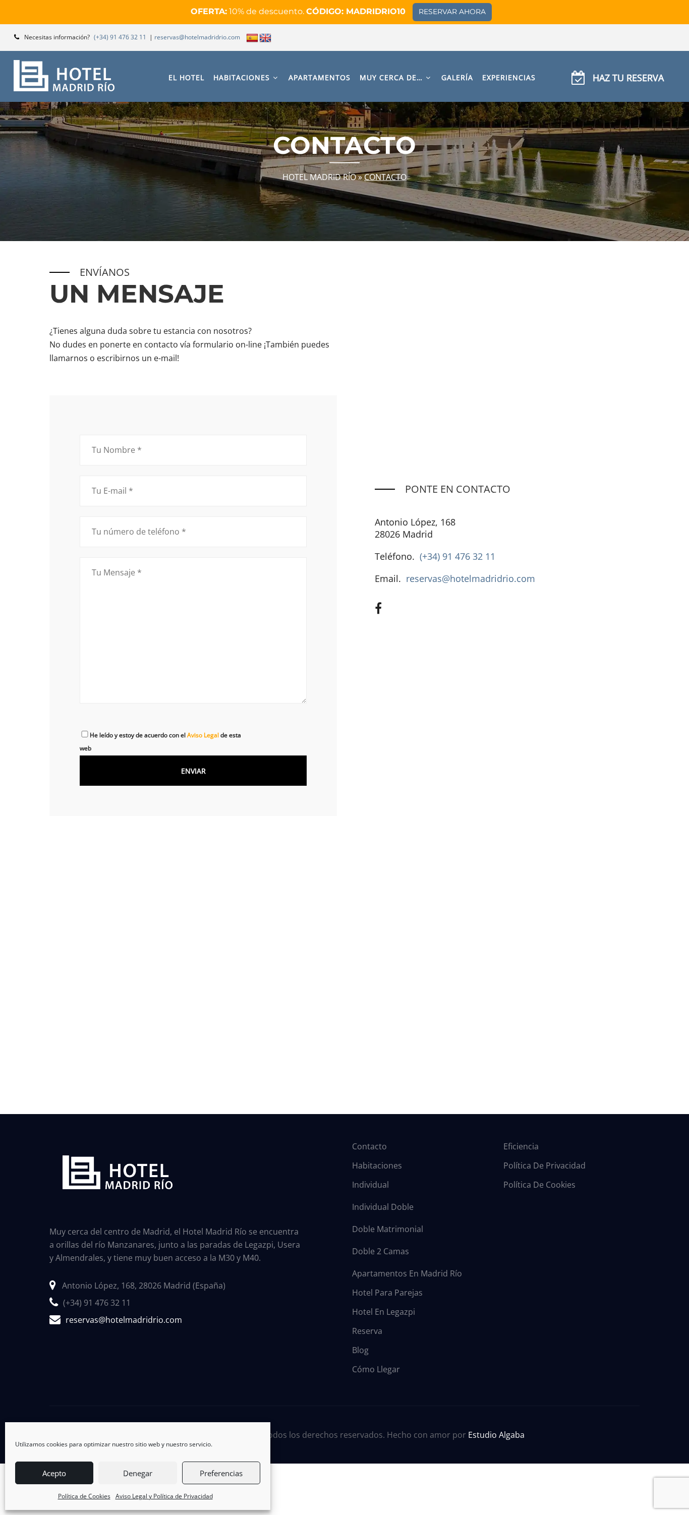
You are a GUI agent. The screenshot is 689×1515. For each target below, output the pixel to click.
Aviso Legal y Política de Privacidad (164, 1496)
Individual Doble (383, 1206)
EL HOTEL (186, 77)
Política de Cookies (84, 1496)
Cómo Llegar (376, 1369)
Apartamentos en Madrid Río (407, 1273)
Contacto (369, 1146)
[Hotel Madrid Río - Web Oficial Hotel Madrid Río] (64, 75)
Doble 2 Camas (380, 1251)
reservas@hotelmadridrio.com (470, 578)
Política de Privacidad (544, 1165)
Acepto (54, 1473)
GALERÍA (457, 77)
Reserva (367, 1330)
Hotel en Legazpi (383, 1311)
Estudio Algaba (496, 1434)
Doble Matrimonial (387, 1229)
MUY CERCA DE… (391, 77)
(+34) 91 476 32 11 (457, 556)
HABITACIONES (241, 77)
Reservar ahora (452, 11)
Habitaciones (377, 1165)
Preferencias (221, 1473)
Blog (360, 1350)
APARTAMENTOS (320, 77)
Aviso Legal (203, 735)
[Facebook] (378, 608)
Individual (370, 1184)
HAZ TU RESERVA (628, 78)
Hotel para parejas (387, 1292)
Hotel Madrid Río (319, 176)
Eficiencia (521, 1146)
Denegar (137, 1473)
